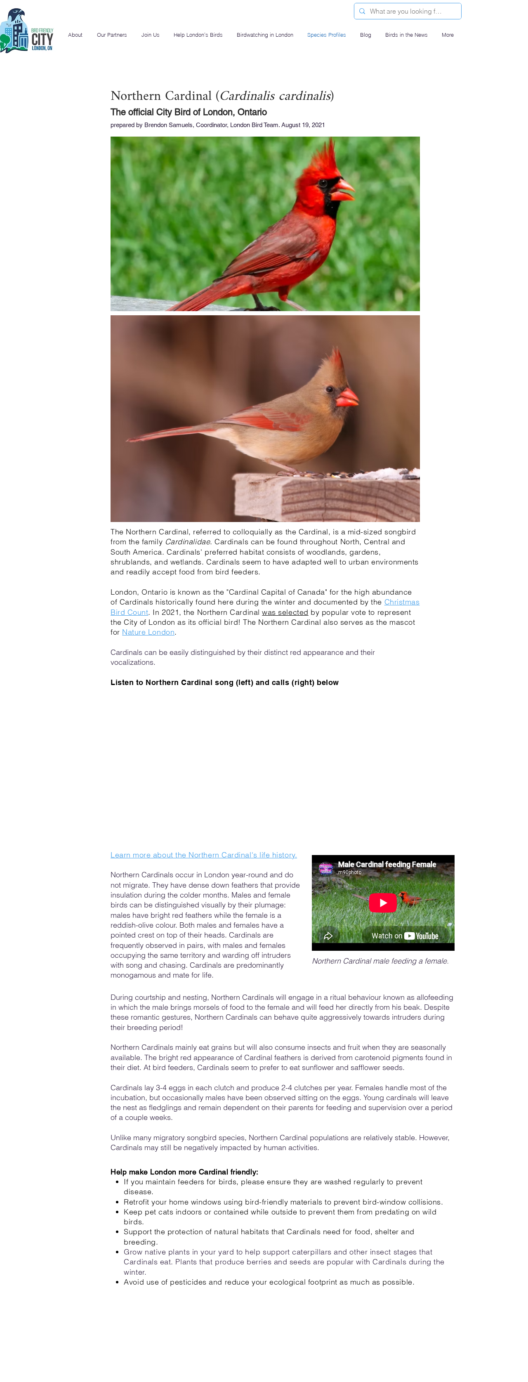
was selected (285, 612)
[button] (76, 35)
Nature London (148, 632)
